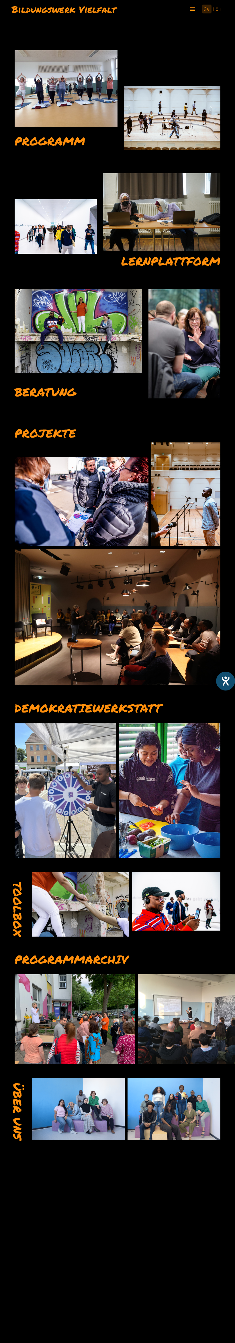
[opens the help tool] (225, 681)
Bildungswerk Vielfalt (64, 9)
